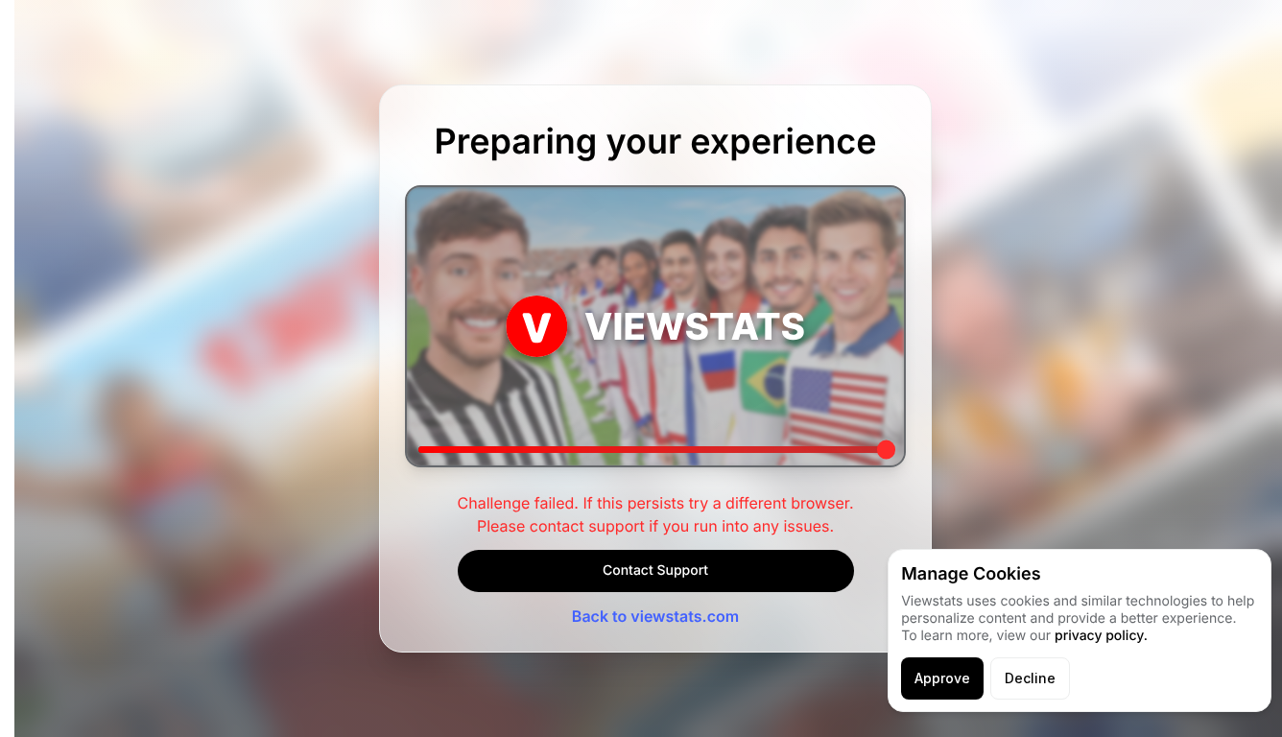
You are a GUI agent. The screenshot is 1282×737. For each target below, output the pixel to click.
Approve (942, 678)
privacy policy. (1101, 636)
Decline (1030, 678)
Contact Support (655, 570)
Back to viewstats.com (655, 616)
